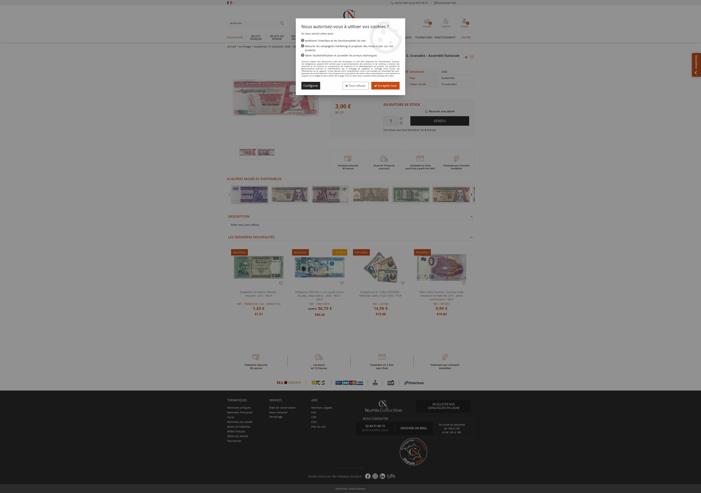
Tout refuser (357, 86)
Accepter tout (387, 86)
